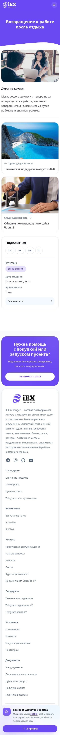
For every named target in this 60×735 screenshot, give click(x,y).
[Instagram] (15, 460)
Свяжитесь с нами (30, 376)
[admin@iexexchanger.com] (31, 460)
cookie (34, 713)
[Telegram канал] (8, 460)
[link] (9, 5)
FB (29, 250)
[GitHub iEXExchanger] (23, 460)
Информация (15, 268)
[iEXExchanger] (24, 398)
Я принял (32, 728)
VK (19, 250)
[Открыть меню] (54, 5)
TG (9, 250)
